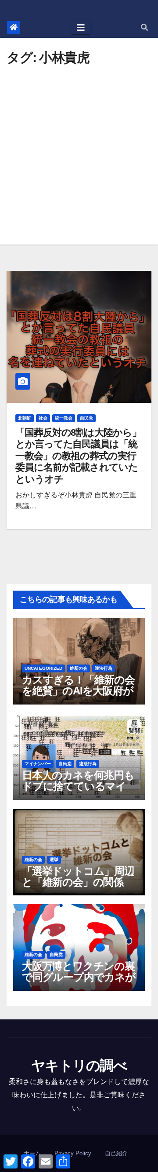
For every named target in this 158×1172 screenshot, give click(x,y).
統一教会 (63, 418)
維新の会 (78, 668)
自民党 (86, 418)
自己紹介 (116, 1153)
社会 (43, 418)
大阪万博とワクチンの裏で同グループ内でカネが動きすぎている (79, 977)
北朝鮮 (24, 418)
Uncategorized (43, 668)
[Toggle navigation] (80, 27)
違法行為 (103, 668)
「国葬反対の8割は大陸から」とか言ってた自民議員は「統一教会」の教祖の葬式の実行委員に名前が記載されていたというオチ (78, 456)
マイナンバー (38, 763)
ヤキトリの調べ (79, 1065)
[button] (144, 27)
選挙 (54, 859)
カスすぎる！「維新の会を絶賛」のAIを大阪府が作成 (78, 691)
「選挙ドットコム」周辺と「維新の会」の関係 (78, 876)
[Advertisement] (79, 148)
